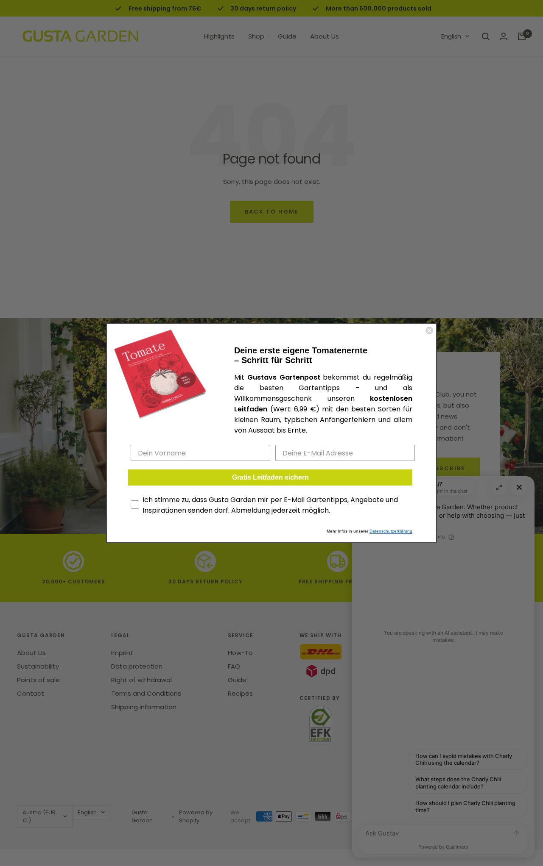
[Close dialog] (429, 330)
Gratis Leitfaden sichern (270, 477)
